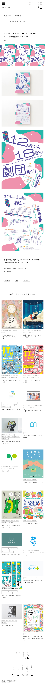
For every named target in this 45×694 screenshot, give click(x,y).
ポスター (15, 377)
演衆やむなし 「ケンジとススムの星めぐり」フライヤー (32, 336)
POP (8, 438)
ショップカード (10, 405)
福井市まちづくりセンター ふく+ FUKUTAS (32, 581)
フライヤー (7, 40)
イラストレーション (36, 330)
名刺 (8, 550)
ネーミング (11, 436)
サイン (8, 406)
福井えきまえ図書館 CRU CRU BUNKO (33, 436)
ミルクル (26, 555)
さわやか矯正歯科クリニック (11, 409)
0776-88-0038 (12, 681)
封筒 (16, 405)
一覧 (17, 280)
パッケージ (31, 552)
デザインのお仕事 (6, 330)
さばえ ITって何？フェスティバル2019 (12, 596)
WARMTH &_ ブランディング (11, 554)
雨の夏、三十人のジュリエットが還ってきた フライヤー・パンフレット (11, 337)
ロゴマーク (26, 332)
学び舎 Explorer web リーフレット (33, 411)
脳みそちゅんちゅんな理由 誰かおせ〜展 (11, 442)
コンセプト (17, 436)
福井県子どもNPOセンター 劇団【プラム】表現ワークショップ (33, 638)
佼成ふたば (5, 471)
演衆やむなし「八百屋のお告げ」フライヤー (11, 526)
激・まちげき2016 (7, 625)
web (40, 405)
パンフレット (13, 330)
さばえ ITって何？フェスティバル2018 (33, 381)
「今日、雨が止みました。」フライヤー (33, 483)
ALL (5, 22)
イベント (12, 434)
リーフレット (27, 407)
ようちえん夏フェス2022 (31, 523)
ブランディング (13, 375)
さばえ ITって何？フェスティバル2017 (12, 381)
